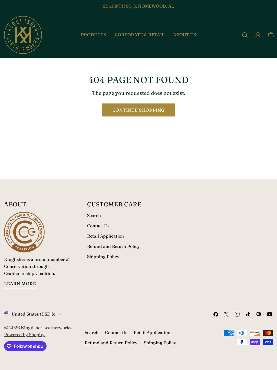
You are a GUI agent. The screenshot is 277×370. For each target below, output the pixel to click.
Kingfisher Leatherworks (46, 327)
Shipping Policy (103, 256)
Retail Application (105, 236)
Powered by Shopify (24, 334)
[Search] (244, 35)
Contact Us (98, 225)
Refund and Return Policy (113, 246)
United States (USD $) (33, 314)
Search (94, 215)
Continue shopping (139, 110)
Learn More (20, 283)
